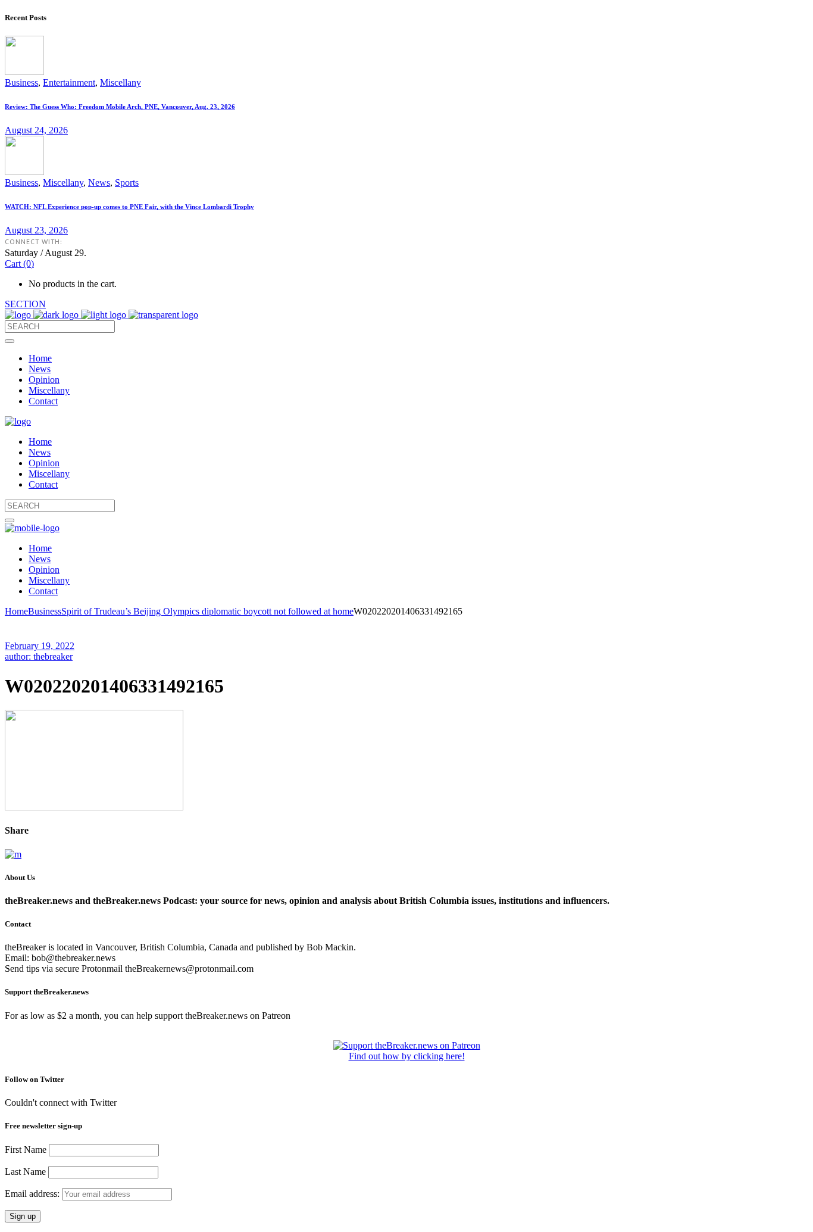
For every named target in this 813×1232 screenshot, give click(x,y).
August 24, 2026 (36, 130)
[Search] (9, 341)
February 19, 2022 (39, 646)
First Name (25, 1149)
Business (21, 82)
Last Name (25, 1171)
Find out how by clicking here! (407, 1056)
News (99, 182)
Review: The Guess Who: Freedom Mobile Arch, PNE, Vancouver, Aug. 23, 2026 (120, 106)
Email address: (33, 1194)
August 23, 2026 (36, 230)
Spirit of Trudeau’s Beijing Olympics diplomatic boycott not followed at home (207, 611)
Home (16, 611)
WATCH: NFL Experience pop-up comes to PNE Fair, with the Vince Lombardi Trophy (129, 206)
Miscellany (120, 82)
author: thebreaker (39, 656)
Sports (127, 182)
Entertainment (69, 82)
